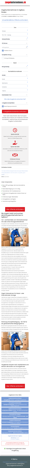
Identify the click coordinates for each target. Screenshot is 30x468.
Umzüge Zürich (22, 462)
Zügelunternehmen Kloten (15, 408)
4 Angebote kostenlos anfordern (15, 111)
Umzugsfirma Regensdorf (15, 403)
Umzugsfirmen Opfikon (15, 414)
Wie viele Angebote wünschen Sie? (15, 99)
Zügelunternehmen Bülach (15, 398)
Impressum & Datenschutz (10, 462)
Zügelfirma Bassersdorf (15, 420)
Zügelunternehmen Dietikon (15, 431)
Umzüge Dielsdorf (15, 426)
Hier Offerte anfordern (15, 209)
